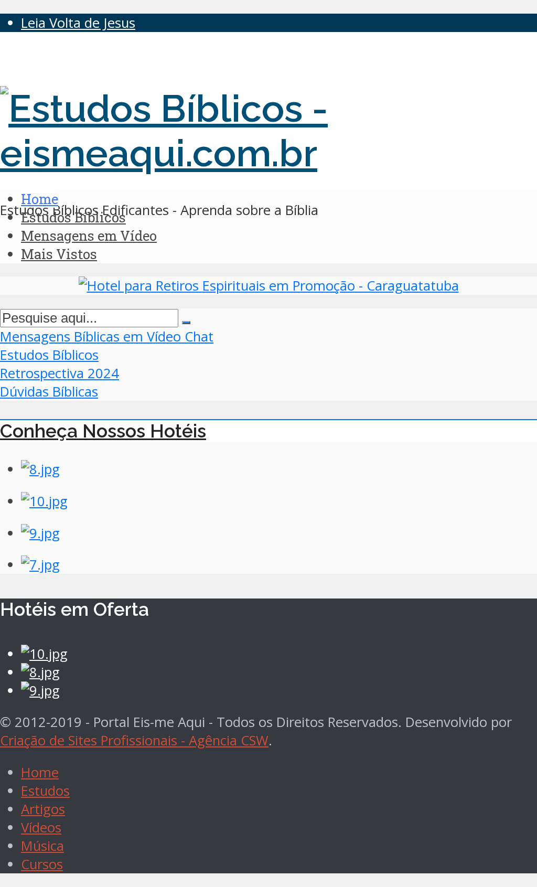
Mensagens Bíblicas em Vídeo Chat (106, 336)
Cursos (42, 864)
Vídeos (41, 827)
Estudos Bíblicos (73, 217)
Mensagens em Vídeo (89, 235)
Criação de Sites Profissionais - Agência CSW (134, 740)
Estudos (45, 791)
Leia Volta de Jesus (78, 23)
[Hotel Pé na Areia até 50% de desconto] (269, 285)
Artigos (43, 809)
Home (39, 199)
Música (42, 846)
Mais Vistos (59, 254)
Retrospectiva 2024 (59, 373)
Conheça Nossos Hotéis (103, 431)
